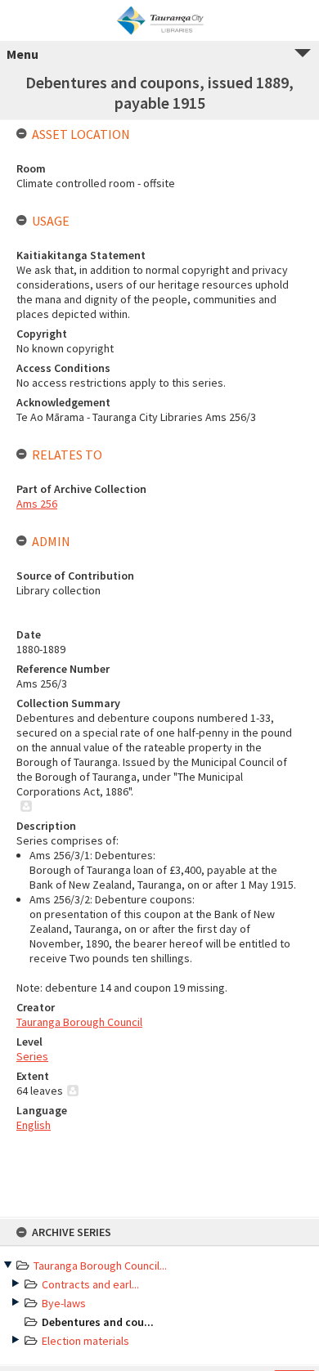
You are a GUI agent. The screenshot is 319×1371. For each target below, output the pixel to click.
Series (32, 1056)
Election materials (85, 1340)
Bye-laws (64, 1303)
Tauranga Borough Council (79, 1022)
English (33, 1125)
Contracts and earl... (90, 1284)
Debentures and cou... (98, 1322)
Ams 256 (36, 503)
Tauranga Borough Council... (100, 1265)
